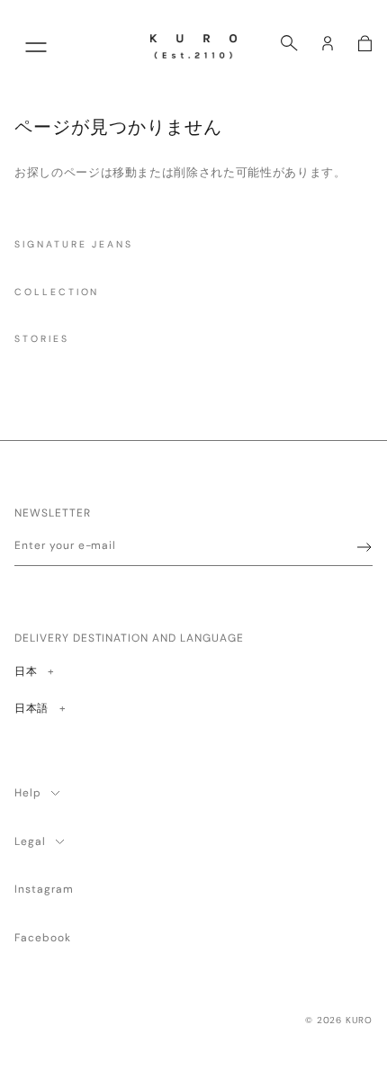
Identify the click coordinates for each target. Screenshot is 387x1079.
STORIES (41, 339)
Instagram (44, 889)
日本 (33, 671)
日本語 (31, 707)
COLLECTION (56, 292)
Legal (30, 841)
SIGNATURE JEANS (73, 244)
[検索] (289, 43)
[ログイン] (328, 43)
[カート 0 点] (365, 43)
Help (27, 793)
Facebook (42, 938)
